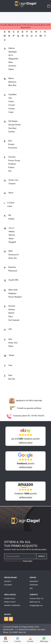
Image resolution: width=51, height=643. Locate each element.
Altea (10, 62)
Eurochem (12, 148)
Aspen (11, 69)
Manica (12, 235)
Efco (10, 141)
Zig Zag (11, 379)
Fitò (9, 171)
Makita (11, 231)
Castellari (12, 94)
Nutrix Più (12, 258)
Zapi (10, 375)
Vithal (10, 346)
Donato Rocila (14, 125)
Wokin (11, 355)
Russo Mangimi (15, 297)
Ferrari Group (14, 160)
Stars (10, 316)
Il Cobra (10, 203)
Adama (11, 48)
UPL (10, 329)
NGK (10, 251)
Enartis (11, 144)
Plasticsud (12, 271)
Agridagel (12, 52)
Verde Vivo (13, 343)
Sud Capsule (13, 320)
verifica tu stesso (25, 442)
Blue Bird (12, 85)
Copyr (11, 112)
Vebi (10, 339)
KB (9, 215)
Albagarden (13, 59)
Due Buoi (12, 128)
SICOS (11, 313)
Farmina (11, 157)
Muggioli (12, 242)
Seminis (11, 306)
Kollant (11, 219)
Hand (10, 193)
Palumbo (12, 267)
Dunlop (11, 131)
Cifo (10, 98)
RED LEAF (13, 290)
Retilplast (12, 293)
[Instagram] (11, 619)
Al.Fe (10, 55)
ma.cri (11, 228)
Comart (11, 105)
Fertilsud (12, 164)
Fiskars (11, 167)
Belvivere (12, 82)
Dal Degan (13, 121)
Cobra (11, 101)
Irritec (9, 206)
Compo (11, 108)
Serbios (11, 309)
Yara (10, 365)
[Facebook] (6, 619)
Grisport (12, 183)
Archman (12, 66)
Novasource (13, 254)
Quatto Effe (13, 280)
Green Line (13, 180)
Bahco (11, 78)
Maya (11, 238)
